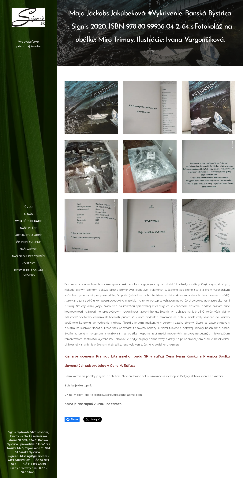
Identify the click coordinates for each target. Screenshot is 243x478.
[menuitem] (28, 207)
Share (74, 419)
